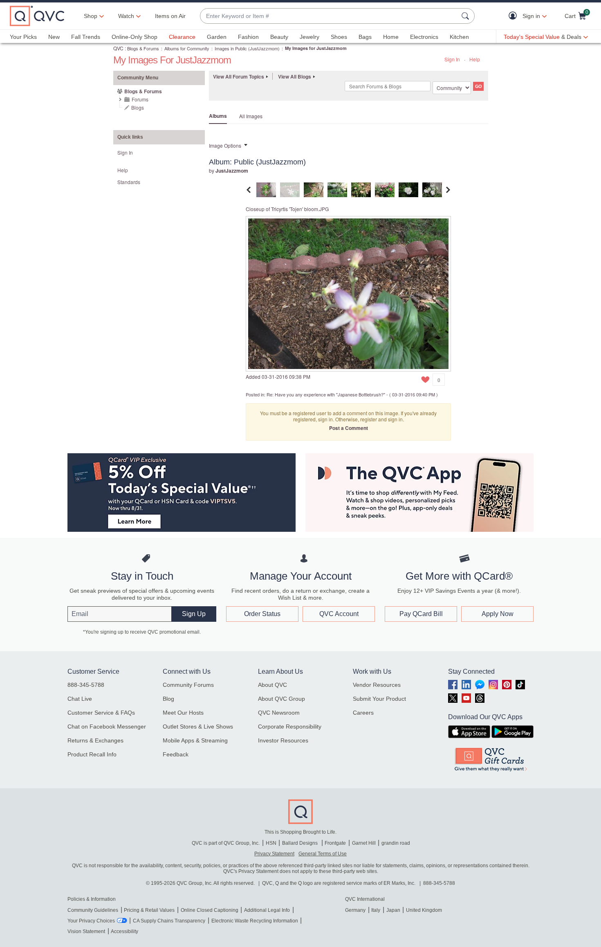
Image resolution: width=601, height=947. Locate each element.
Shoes (339, 37)
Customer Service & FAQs (101, 712)
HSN (271, 843)
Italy (375, 910)
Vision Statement (86, 931)
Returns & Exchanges (95, 740)
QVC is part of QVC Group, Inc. (226, 843)
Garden (216, 37)
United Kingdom (424, 910)
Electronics (424, 37)
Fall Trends (85, 37)
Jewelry (309, 37)
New (54, 37)
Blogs (137, 107)
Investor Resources (283, 740)
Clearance (182, 37)
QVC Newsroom (279, 712)
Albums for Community (186, 48)
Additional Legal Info (267, 910)
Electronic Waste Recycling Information (254, 921)
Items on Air (170, 16)
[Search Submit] (466, 16)
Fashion (248, 37)
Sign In (452, 59)
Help (474, 59)
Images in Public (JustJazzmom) (247, 48)
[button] (514, 16)
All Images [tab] (250, 115)
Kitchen (459, 37)
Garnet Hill (364, 843)
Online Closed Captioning (209, 910)
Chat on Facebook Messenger (106, 726)
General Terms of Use (322, 854)
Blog (168, 698)
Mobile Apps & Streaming (195, 740)
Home (391, 37)
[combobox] (329, 16)
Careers (363, 712)
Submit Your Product (379, 698)
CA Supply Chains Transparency (169, 921)
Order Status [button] (262, 613)
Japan (393, 910)
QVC (118, 48)
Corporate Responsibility (289, 726)
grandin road (395, 843)
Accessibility (124, 931)
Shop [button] (90, 16)
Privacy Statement (274, 854)
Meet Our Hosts (183, 712)
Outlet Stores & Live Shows (198, 726)
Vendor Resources (377, 685)
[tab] (266, 188)
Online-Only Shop (134, 37)
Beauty (279, 37)
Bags (365, 37)
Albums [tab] (218, 115)
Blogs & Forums (143, 48)
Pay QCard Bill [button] (421, 613)
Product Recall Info (92, 754)
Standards (128, 181)
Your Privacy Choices (91, 921)
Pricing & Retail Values (149, 910)
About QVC (272, 685)
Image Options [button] (225, 145)
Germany (355, 910)
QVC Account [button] (339, 613)
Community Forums (188, 685)
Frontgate (335, 843)
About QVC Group (281, 698)
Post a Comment (348, 428)
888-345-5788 (85, 685)
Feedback (175, 754)
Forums (140, 99)
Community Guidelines (92, 910)
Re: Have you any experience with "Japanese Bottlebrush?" (326, 394)
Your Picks (23, 37)
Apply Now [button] (498, 613)
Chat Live (79, 698)
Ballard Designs (300, 843)
